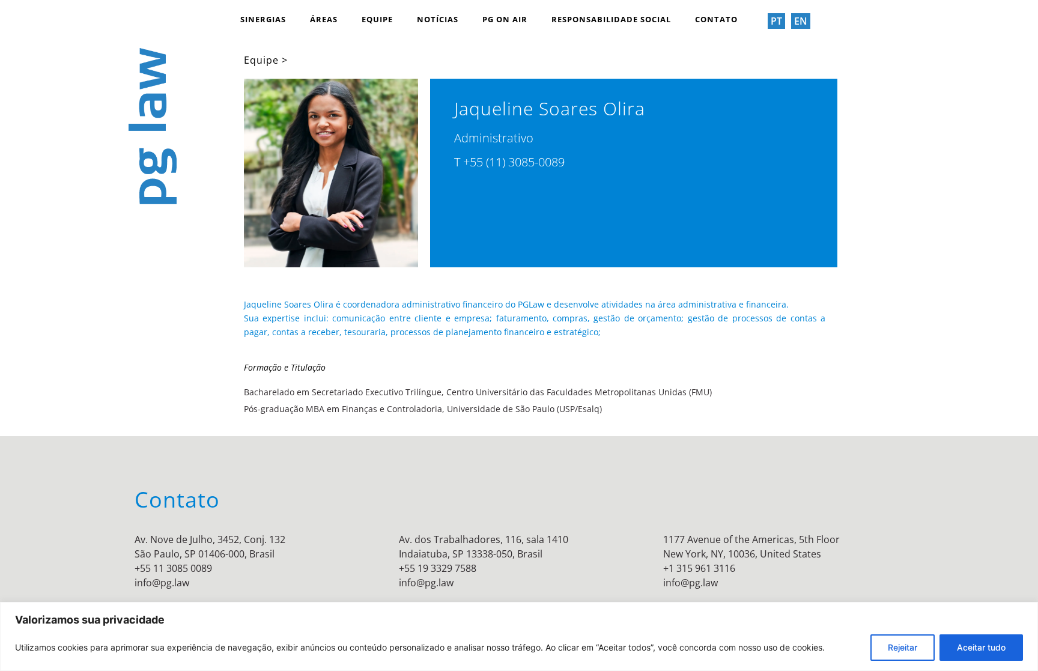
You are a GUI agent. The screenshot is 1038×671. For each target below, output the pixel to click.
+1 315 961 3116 (699, 568)
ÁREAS (324, 19)
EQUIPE (377, 19)
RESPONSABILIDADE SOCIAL (611, 19)
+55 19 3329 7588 (437, 568)
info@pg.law (162, 582)
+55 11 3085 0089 (173, 568)
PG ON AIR (504, 19)
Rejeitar (902, 647)
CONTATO (716, 19)
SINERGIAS (263, 19)
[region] (519, 636)
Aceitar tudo (981, 647)
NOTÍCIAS (437, 19)
